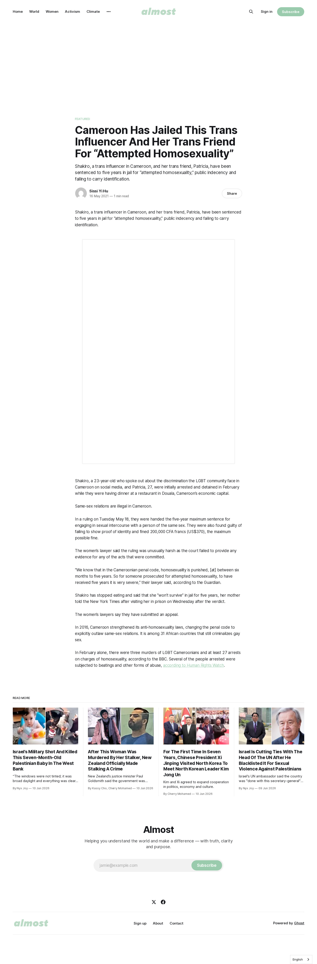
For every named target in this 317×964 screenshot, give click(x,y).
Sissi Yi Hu (98, 191)
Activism (72, 11)
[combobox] (301, 959)
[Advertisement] (158, 64)
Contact (176, 923)
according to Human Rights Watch (193, 665)
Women (52, 11)
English (298, 959)
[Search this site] (251, 11)
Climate (93, 11)
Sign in (266, 11)
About (158, 923)
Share (232, 193)
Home (18, 11)
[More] (108, 11)
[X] (154, 902)
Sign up (140, 923)
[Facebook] (163, 902)
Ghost (299, 923)
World (34, 11)
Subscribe (290, 12)
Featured (82, 119)
